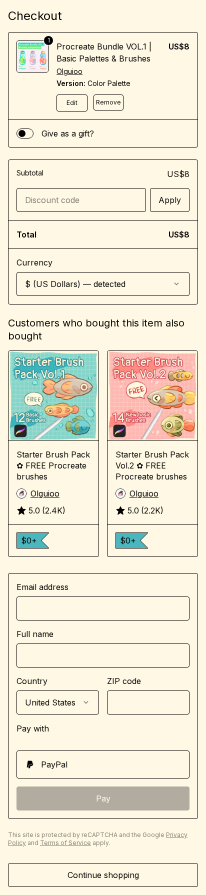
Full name (35, 634)
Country (32, 681)
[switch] (25, 133)
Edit (72, 102)
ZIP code (124, 681)
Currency (34, 263)
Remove (108, 102)
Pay (103, 799)
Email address (42, 587)
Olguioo (69, 71)
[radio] (103, 764)
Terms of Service (65, 842)
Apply (169, 200)
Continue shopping (103, 875)
